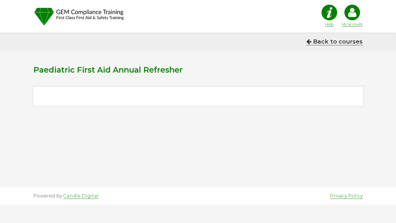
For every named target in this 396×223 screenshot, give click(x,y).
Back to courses (337, 41)
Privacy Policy (346, 196)
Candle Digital (81, 196)
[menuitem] (327, 15)
